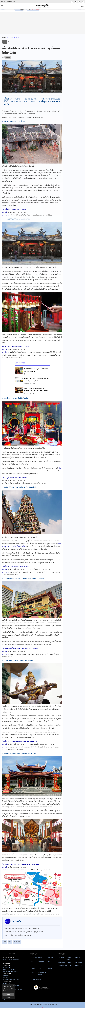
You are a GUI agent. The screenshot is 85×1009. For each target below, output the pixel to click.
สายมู (9, 942)
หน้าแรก (4, 37)
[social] (72, 1)
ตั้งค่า (8, 997)
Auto (49, 961)
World (32, 965)
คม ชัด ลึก (77, 957)
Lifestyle (11, 37)
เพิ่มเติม (4, 991)
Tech (32, 961)
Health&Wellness (42, 965)
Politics (50, 965)
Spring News (78, 962)
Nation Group (69, 958)
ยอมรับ (8, 994)
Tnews (69, 965)
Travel (17, 37)
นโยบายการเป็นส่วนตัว (42, 973)
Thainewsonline (62, 965)
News (39, 969)
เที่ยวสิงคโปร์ (17, 942)
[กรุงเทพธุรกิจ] (42, 6)
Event (32, 972)
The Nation (61, 957)
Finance (40, 957)
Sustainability (41, 961)
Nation (69, 962)
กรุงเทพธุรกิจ (61, 962)
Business (50, 957)
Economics (34, 957)
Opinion (50, 969)
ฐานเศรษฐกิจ (78, 965)
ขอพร (4, 942)
